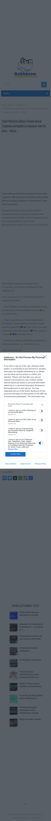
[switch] (41, 411)
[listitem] (25, 405)
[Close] (45, 357)
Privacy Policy (40, 464)
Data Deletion (10, 464)
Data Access (25, 464)
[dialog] (25, 410)
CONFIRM (15, 454)
